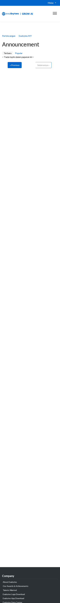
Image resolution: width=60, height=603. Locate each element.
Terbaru (7, 53)
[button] (55, 12)
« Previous (15, 65)
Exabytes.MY (25, 35)
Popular (19, 53)
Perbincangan (8, 35)
